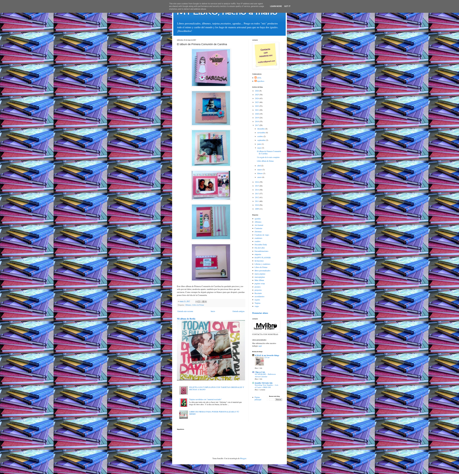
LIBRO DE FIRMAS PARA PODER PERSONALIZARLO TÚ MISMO (214, 412)
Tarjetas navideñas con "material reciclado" (205, 399)
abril (259, 165)
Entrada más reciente (185, 311)
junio (259, 144)
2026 (257, 90)
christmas (258, 231)
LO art (267, 357)
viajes (257, 306)
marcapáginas (260, 277)
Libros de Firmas (198, 305)
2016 (257, 182)
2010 (257, 205)
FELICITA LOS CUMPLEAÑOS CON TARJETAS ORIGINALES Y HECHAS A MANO (216, 388)
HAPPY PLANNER (263, 257)
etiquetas (258, 254)
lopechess (260, 81)
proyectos (258, 290)
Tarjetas (257, 303)
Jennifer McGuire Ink (264, 382)
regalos (257, 299)
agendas (258, 218)
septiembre (261, 140)
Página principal (258, 398)
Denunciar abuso (260, 312)
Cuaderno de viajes (262, 235)
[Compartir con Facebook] (203, 301)
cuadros (257, 241)
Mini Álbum (259, 280)
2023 (257, 102)
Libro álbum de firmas (265, 161)
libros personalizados (262, 270)
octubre (260, 136)
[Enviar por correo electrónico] (196, 301)
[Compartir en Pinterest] (206, 301)
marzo (259, 169)
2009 (257, 209)
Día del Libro (260, 247)
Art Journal (259, 225)
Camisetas (258, 228)
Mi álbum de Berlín (186, 318)
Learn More (276, 6)
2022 (257, 106)
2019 (257, 117)
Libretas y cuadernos (262, 264)
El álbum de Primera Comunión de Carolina (269, 152)
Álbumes (188, 305)
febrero (260, 173)
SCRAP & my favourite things (267, 355)
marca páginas (260, 273)
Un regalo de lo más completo (268, 157)
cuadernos (258, 238)
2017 (257, 125)
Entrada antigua (238, 311)
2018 (257, 121)
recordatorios (259, 296)
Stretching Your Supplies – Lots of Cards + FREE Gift (266, 386)
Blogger (243, 458)
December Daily (261, 244)
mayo (259, 147)
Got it (287, 6)
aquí (260, 346)
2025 (257, 94)
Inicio (213, 311)
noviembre (261, 132)
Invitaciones (259, 260)
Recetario (258, 293)
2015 (257, 185)
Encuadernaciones (261, 251)
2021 (257, 110)
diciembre (261, 128)
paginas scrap (260, 283)
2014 (257, 189)
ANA (259, 78)
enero (259, 177)
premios (258, 286)
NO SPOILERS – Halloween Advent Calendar (265, 375)
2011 (257, 201)
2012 (257, 197)
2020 (257, 113)
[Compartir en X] (201, 301)
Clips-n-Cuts (260, 372)
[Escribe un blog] (199, 301)
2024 (257, 98)
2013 (257, 193)
